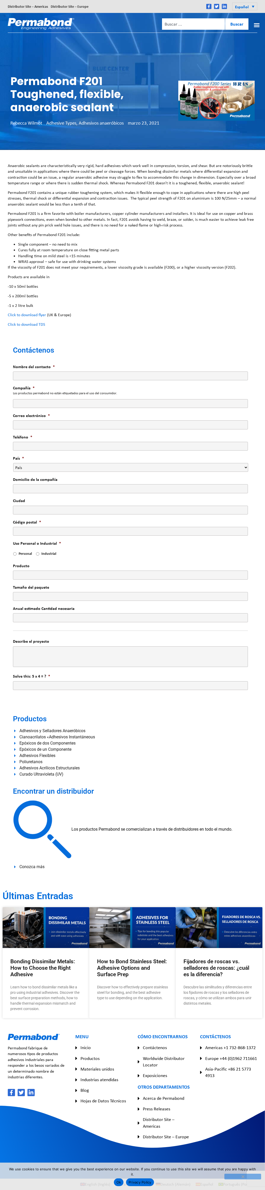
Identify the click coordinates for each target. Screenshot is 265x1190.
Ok (118, 1182)
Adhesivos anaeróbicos (101, 122)
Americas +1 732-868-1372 (230, 1047)
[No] (242, 1176)
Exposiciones (155, 1075)
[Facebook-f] (208, 6)
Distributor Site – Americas (28, 6)
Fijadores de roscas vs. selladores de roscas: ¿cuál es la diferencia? (216, 967)
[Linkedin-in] (224, 6)
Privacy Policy (140, 1182)
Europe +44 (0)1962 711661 (231, 1058)
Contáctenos (155, 1047)
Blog (84, 1090)
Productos (90, 1058)
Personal (25, 553)
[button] (244, 6)
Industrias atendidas (99, 1080)
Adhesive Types (61, 122)
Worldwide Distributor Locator (164, 1061)
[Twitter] (216, 6)
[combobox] (193, 24)
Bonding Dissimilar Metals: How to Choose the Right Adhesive (42, 967)
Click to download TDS (26, 324)
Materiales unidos (97, 1069)
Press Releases (156, 1109)
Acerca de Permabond (163, 1098)
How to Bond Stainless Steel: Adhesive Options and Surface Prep (132, 967)
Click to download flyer (27, 314)
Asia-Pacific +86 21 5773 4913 (228, 1072)
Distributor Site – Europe (70, 6)
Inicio (85, 1047)
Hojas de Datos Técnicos (103, 1101)
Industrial (48, 553)
